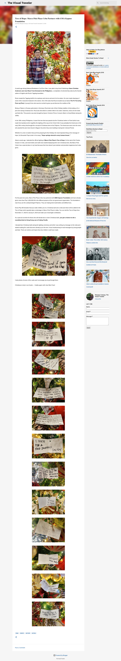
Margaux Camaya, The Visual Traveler (101, 295)
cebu (17, 633)
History (28, 633)
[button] (16, 27)
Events (22, 633)
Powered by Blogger (61, 655)
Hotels (34, 633)
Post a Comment (20, 647)
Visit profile (98, 299)
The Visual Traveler (20, 2)
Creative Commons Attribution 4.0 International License (97, 67)
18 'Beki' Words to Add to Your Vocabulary (97, 176)
